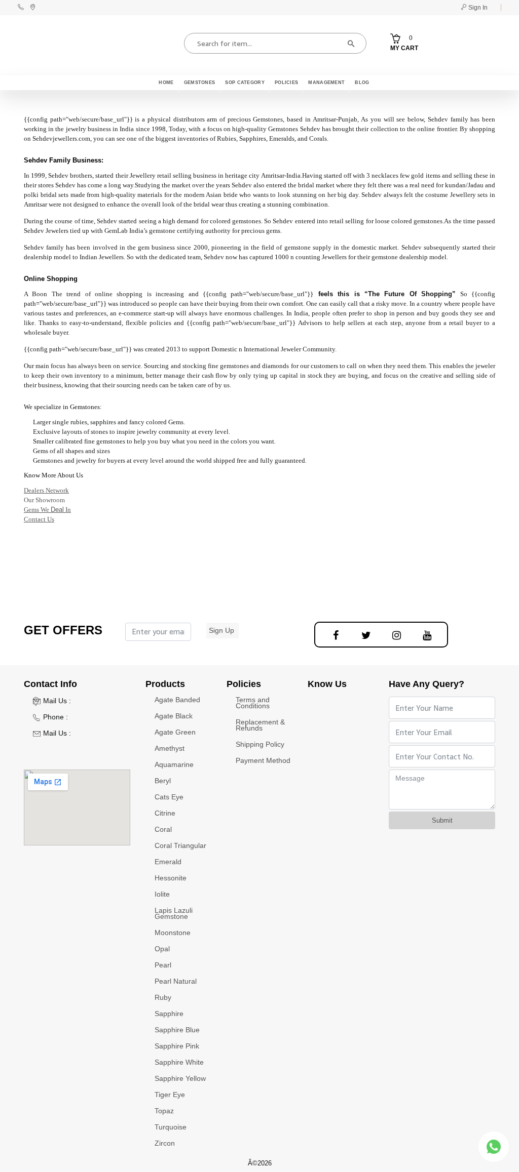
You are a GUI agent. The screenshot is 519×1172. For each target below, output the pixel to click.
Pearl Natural (176, 981)
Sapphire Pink (177, 1046)
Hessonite (171, 878)
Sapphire (169, 1014)
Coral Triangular (180, 845)
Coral (163, 829)
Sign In (477, 7)
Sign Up (221, 630)
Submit (442, 820)
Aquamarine (174, 764)
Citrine (165, 813)
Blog (362, 82)
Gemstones (199, 82)
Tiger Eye (170, 1095)
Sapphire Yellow (180, 1078)
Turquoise (171, 1127)
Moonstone (173, 932)
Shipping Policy (260, 744)
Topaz (164, 1111)
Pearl (163, 965)
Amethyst (169, 748)
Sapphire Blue (177, 1030)
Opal (162, 949)
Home (166, 82)
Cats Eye (169, 797)
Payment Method (263, 760)
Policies (286, 82)
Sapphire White (179, 1062)
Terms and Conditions (253, 703)
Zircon (165, 1143)
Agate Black (174, 716)
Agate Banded (177, 700)
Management (326, 82)
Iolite (162, 894)
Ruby (163, 997)
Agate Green (175, 732)
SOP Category (245, 82)
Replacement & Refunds (260, 725)
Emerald (168, 862)
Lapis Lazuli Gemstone (174, 913)
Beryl (163, 781)
